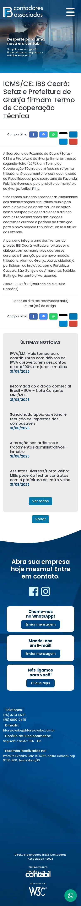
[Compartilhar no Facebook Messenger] (43, 134)
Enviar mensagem (41, 624)
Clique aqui (40, 683)
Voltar (40, 519)
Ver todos (40, 501)
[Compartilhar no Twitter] (63, 133)
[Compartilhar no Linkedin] (73, 134)
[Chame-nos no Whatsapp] (70, 895)
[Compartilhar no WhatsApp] (53, 134)
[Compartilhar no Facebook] (33, 134)
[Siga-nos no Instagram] (45, 592)
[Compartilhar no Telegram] (63, 142)
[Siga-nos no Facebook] (34, 592)
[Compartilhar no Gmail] (73, 142)
